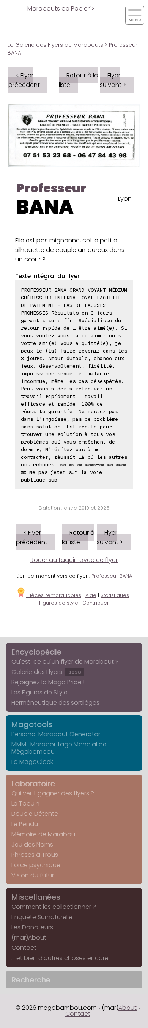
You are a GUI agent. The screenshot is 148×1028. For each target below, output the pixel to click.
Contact (23, 947)
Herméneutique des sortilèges (55, 702)
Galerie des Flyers (46, 671)
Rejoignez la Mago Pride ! (48, 682)
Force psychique (35, 865)
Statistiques (115, 595)
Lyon (125, 198)
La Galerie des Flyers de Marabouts (55, 45)
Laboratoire (33, 783)
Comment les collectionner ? (53, 906)
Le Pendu (24, 824)
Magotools (32, 724)
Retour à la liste (78, 80)
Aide (90, 595)
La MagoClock (32, 761)
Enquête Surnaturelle (41, 917)
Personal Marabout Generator (55, 734)
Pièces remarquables (53, 595)
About (127, 1007)
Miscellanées (35, 897)
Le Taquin (25, 803)
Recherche (30, 979)
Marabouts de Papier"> (60, 8)
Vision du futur (32, 875)
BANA (45, 207)
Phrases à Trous (34, 854)
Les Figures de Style (39, 692)
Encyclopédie (36, 652)
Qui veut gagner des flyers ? (52, 793)
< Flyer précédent (24, 80)
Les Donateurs (32, 927)
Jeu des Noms (32, 844)
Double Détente (34, 813)
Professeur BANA (111, 575)
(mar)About (28, 937)
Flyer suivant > (113, 80)
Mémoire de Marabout (44, 834)
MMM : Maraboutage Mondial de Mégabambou (59, 748)
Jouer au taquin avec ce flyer (74, 560)
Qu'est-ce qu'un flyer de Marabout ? (65, 661)
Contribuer (95, 602)
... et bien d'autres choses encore (60, 958)
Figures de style (58, 602)
